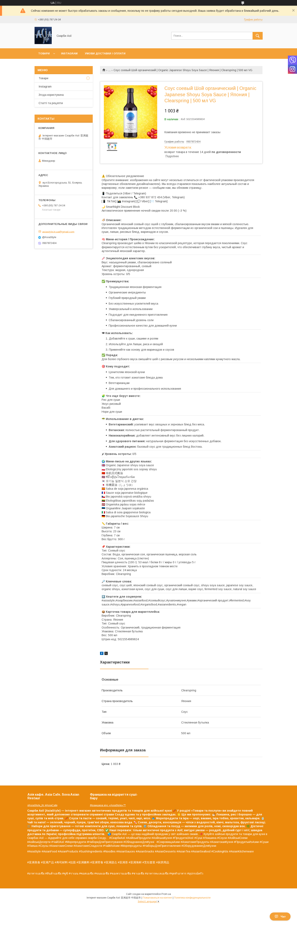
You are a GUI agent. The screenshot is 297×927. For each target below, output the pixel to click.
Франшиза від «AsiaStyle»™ (108, 805)
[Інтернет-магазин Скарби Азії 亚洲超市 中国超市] (43, 43)
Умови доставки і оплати (105, 53)
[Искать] (258, 36)
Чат (283, 916)
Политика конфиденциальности (192, 897)
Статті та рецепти (51, 103)
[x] (106, 654)
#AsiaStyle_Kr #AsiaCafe (42, 805)
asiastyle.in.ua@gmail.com (58, 231)
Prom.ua (166, 894)
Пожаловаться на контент (157, 897)
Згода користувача (51, 94)
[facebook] (101, 654)
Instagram (69, 53)
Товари (44, 53)
